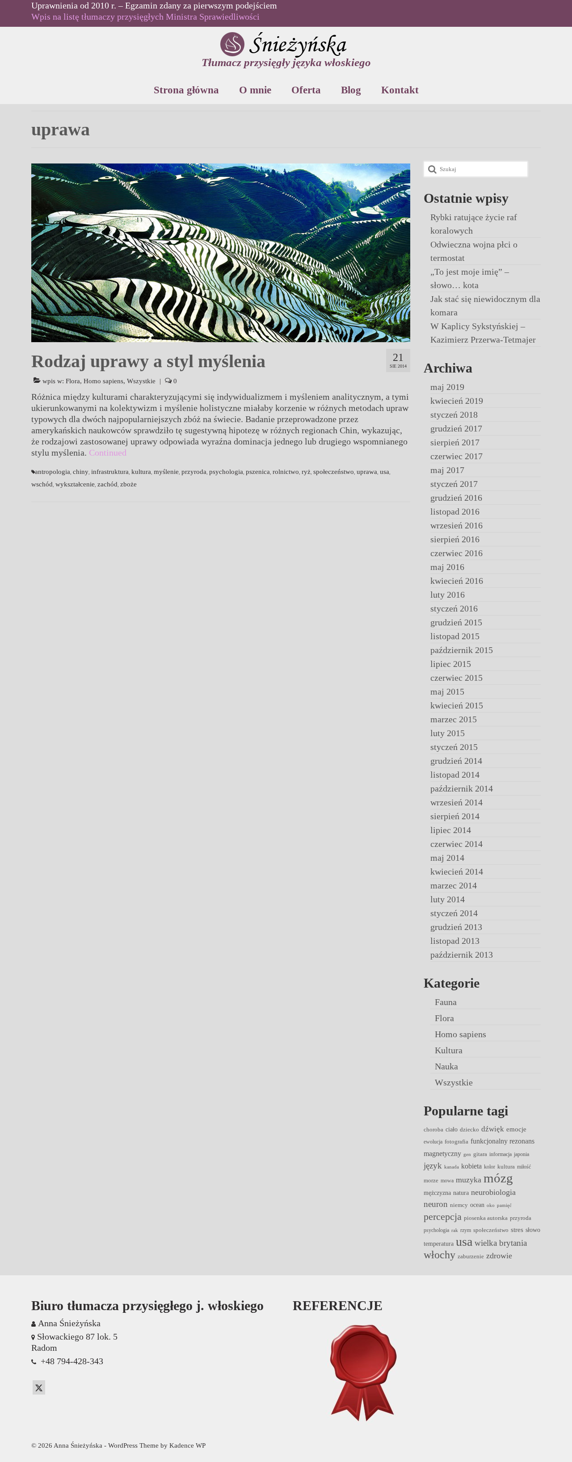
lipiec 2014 (450, 830)
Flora (73, 381)
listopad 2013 (454, 941)
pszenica (258, 471)
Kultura (449, 1050)
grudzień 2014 (456, 761)
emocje (516, 1129)
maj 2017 (447, 470)
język (433, 1165)
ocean (477, 1204)
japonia (521, 1154)
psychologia (226, 471)
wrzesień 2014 (456, 802)
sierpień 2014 (454, 816)
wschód (42, 484)
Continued (107, 452)
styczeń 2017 (454, 484)
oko (491, 1205)
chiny (80, 471)
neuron (436, 1204)
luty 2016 (447, 594)
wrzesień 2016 (456, 525)
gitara (480, 1154)
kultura (141, 471)
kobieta (471, 1166)
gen (467, 1154)
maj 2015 (447, 691)
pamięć (504, 1205)
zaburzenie (471, 1256)
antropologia (52, 471)
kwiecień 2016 (456, 581)
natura (461, 1192)
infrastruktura (110, 471)
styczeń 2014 (454, 913)
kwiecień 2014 (456, 871)
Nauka (446, 1066)
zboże (128, 484)
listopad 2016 (454, 511)
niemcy (459, 1205)
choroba (433, 1129)
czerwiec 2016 (456, 553)
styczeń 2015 (454, 747)
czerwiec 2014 (456, 844)
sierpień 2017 (454, 442)
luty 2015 (447, 733)
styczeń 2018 (454, 414)
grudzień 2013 (456, 927)
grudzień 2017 (456, 428)
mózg (498, 1178)
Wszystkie (141, 381)
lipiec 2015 (450, 664)
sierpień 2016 (454, 539)
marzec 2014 (453, 885)
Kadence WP (187, 1445)
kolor (489, 1167)
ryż (306, 471)
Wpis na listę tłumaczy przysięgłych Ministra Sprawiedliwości (145, 16)
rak (454, 1230)
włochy (439, 1255)
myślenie (166, 471)
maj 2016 (447, 567)
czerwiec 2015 (456, 678)
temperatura (439, 1243)
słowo (533, 1229)
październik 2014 (461, 788)
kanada (451, 1167)
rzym (465, 1230)
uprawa (367, 471)
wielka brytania (501, 1243)
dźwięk (492, 1128)
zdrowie (499, 1255)
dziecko (469, 1129)
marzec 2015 (453, 719)
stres (517, 1229)
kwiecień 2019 (456, 401)
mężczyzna (437, 1192)
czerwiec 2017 (456, 456)
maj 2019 (447, 387)
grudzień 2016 (456, 498)
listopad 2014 (454, 774)
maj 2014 (447, 858)
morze (431, 1180)
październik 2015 (461, 650)
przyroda (193, 471)
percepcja (443, 1216)
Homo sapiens (103, 381)
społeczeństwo (333, 471)
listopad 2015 (454, 636)
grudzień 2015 (456, 622)
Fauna (446, 1002)
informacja (500, 1154)
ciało (452, 1129)
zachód (107, 484)
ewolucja (433, 1142)
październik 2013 (461, 954)
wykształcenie (75, 484)
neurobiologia (493, 1192)
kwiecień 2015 (456, 705)
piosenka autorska (486, 1218)
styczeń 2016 (454, 608)
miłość (524, 1167)
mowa (447, 1180)
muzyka (468, 1179)
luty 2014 (447, 899)
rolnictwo (286, 471)
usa (384, 471)
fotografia (456, 1141)
